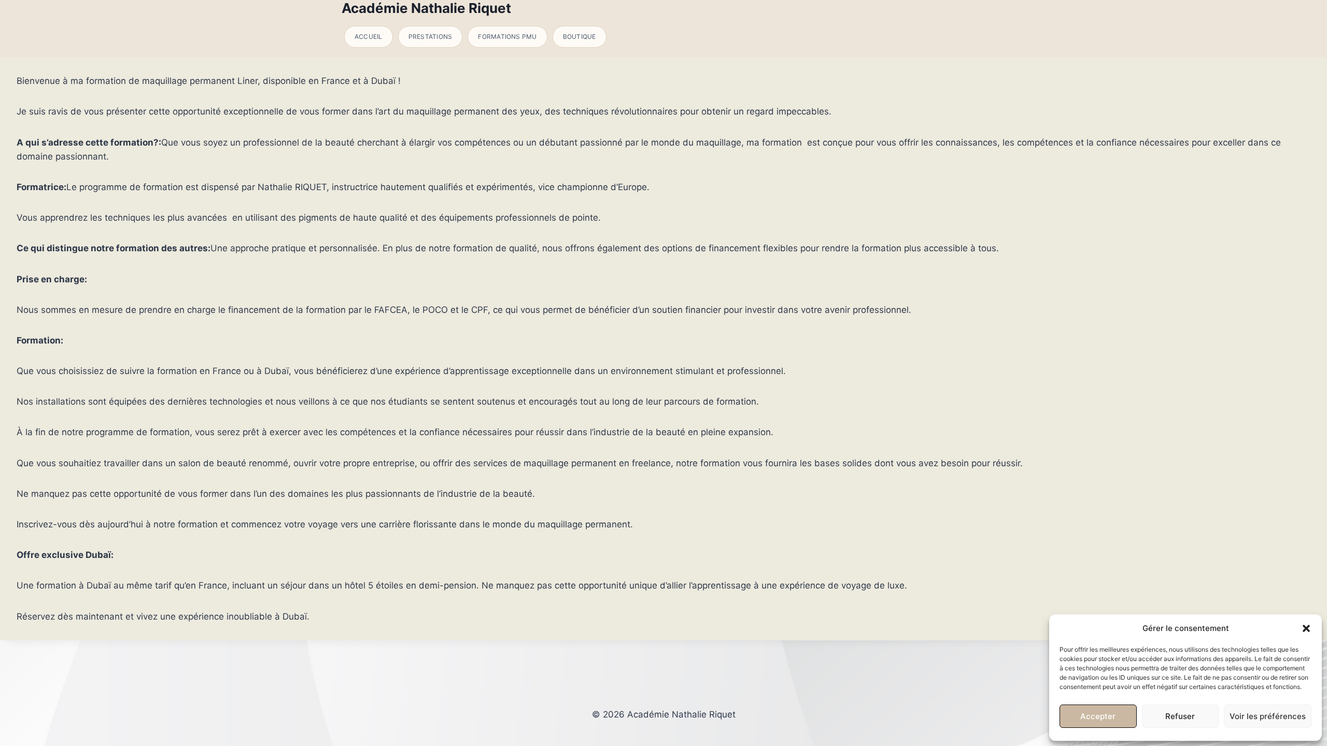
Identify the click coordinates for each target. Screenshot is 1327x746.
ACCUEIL (369, 36)
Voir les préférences (1268, 716)
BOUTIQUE (579, 36)
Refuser (1180, 716)
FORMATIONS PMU (507, 36)
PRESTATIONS (430, 36)
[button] (1306, 628)
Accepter (1098, 716)
